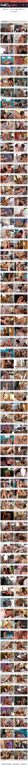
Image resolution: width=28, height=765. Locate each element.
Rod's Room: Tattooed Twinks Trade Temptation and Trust (7, 586)
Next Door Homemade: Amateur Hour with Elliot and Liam (7, 651)
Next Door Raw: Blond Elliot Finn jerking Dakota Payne (7, 434)
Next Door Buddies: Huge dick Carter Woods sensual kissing (7, 401)
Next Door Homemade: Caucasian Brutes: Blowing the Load (21, 510)
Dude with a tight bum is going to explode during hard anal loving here (21, 456)
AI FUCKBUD (14, 11)
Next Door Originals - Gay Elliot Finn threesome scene (7, 423)
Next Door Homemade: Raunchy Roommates (21, 651)
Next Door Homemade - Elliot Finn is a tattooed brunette (7, 271)
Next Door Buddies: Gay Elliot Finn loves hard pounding (7, 445)
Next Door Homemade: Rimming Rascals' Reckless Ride (7, 662)
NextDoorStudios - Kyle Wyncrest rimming (7, 380)
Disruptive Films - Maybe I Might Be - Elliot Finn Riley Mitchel (21, 44)
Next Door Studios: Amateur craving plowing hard (21, 717)
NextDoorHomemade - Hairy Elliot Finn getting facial (21, 521)
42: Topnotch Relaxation (21, 380)
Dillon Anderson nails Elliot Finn (7, 195)
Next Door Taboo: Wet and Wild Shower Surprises (7, 640)
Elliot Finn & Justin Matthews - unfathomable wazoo (7, 261)
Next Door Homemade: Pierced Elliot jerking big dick (21, 391)
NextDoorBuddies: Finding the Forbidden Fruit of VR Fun (21, 564)
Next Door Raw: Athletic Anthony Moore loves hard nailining (7, 54)
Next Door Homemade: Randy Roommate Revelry (7, 553)
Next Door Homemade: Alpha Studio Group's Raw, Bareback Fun (7, 760)
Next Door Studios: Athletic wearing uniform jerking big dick (7, 315)
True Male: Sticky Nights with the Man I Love (21, 607)
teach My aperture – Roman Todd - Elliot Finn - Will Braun (7, 109)
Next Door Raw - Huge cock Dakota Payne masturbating (21, 304)
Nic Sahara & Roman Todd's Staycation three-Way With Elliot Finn (21, 152)
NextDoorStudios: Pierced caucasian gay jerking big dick (21, 65)
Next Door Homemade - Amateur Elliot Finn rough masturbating (7, 141)
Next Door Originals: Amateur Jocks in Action (21, 315)
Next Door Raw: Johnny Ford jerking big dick (21, 54)
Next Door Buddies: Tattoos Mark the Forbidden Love (7, 575)
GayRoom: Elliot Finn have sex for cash (21, 662)
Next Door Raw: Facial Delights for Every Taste (7, 717)
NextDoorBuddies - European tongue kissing (21, 271)
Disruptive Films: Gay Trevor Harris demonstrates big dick (21, 87)
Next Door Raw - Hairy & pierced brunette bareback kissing (21, 206)
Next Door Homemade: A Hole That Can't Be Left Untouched (21, 618)
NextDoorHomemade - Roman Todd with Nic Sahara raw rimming (21, 217)
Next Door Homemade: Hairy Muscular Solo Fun (7, 304)
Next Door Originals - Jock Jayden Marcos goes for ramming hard (21, 488)
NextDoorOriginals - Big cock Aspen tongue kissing (7, 532)
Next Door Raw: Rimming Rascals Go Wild (21, 640)
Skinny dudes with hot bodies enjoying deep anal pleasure (21, 401)
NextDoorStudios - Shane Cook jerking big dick (7, 44)
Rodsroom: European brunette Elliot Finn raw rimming (7, 326)
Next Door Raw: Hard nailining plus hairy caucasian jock (7, 282)
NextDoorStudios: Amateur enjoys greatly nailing (7, 33)
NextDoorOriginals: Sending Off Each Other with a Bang (21, 130)
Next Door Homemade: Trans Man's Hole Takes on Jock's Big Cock (21, 597)
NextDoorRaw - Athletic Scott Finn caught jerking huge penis (7, 358)
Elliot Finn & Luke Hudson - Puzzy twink (7, 87)
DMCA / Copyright (6, 764)
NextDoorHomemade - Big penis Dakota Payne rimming (21, 282)
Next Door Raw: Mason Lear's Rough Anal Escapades (21, 706)
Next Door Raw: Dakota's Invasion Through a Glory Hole (7, 521)
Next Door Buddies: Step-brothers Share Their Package (21, 445)
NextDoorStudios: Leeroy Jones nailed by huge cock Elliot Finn (21, 195)
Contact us (23, 764)
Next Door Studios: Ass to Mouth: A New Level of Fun (7, 727)
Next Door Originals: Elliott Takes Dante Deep (7, 618)
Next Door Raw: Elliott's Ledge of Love (21, 575)
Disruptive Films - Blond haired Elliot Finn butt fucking (7, 152)
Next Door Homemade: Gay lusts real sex (21, 499)
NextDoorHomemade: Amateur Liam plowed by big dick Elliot (7, 239)
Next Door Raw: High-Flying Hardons (21, 629)
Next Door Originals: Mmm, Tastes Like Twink (21, 553)
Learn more (14, 1)
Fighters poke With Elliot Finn (7, 466)
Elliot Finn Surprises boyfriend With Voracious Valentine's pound (21, 228)
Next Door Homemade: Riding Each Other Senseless (7, 510)
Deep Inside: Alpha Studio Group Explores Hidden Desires (21, 434)
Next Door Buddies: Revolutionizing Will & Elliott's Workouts (7, 185)
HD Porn (23, 9)
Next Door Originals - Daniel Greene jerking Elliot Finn (7, 174)
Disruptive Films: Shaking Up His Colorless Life (21, 466)
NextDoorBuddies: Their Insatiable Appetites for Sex (21, 673)
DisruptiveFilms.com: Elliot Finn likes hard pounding (7, 412)
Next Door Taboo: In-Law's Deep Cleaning (21, 760)
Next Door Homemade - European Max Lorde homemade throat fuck (21, 33)
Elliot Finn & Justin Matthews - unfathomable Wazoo (7, 499)
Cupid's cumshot (7, 217)
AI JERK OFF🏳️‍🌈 (14, 9)
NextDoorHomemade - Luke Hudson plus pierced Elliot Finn (21, 120)
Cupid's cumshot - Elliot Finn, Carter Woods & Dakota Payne (7, 163)
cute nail (21, 163)
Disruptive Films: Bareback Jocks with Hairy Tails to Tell (21, 477)
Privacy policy (16, 764)
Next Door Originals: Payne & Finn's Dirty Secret (21, 749)
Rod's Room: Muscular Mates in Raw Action (7, 477)
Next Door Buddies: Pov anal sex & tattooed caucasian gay (7, 456)
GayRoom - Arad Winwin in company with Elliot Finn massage (21, 369)
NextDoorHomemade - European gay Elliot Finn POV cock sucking (21, 412)
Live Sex (6, 9)
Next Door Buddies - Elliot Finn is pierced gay (7, 206)
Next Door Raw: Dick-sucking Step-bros (21, 738)
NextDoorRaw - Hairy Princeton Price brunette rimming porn (21, 336)
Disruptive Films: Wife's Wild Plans (21, 76)
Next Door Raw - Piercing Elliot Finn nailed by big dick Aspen (7, 369)
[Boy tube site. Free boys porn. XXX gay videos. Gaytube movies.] (8, 5)
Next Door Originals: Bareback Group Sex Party (21, 358)
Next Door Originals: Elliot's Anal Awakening (21, 293)
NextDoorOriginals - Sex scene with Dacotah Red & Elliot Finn (21, 174)
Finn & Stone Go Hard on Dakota (7, 673)
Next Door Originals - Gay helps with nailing (7, 564)
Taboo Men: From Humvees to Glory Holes (21, 586)
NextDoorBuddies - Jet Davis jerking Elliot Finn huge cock (7, 293)
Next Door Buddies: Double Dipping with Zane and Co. (7, 629)
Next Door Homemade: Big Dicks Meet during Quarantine (7, 542)
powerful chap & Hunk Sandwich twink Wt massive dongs (21, 141)
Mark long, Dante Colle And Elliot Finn (7, 130)
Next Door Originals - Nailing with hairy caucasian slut (21, 532)
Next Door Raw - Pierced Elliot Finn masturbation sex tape (7, 391)
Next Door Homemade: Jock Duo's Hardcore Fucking (7, 597)
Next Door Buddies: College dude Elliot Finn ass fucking (21, 326)
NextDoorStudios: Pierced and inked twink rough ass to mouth (21, 261)
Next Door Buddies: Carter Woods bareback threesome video (7, 65)
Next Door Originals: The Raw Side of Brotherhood (21, 542)
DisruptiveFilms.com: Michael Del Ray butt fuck (21, 98)
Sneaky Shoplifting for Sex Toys (7, 228)
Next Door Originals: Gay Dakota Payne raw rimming (7, 76)
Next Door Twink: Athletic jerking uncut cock (7, 347)
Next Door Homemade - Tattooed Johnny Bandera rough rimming (7, 250)
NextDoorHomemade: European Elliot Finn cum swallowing (21, 423)
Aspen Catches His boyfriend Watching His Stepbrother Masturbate (21, 109)
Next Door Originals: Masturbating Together (7, 607)
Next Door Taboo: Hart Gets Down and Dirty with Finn (7, 749)
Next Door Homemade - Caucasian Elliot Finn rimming (7, 488)
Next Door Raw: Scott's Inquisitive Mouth (21, 239)
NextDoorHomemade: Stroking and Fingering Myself (21, 185)
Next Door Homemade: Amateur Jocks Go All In (7, 738)
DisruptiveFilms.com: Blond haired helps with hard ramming (7, 98)
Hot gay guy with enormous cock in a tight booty (21, 347)
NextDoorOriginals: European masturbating (7, 120)
